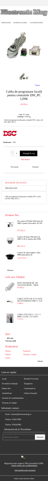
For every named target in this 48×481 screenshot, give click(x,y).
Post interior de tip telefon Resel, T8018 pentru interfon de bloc (27, 284)
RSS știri (10, 338)
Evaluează (35, 167)
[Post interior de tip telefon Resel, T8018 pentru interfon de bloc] (10, 286)
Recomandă (14, 167)
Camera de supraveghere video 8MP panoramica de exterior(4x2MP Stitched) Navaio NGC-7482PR (29, 254)
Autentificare (7, 393)
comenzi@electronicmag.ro (21, 414)
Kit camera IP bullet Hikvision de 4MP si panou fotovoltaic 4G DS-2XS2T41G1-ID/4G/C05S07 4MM (30, 222)
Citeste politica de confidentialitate (24, 466)
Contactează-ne (29, 388)
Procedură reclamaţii (10, 384)
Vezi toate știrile (10, 341)
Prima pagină (6, 22)
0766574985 (16, 419)
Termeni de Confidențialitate (13, 398)
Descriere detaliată (15, 183)
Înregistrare (28, 384)
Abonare (10, 270)
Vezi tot (40, 361)
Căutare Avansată (30, 393)
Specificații (11, 188)
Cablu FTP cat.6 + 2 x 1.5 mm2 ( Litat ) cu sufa (29, 316)
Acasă (4, 379)
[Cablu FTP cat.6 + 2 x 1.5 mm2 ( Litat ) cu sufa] (10, 318)
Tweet (37, 85)
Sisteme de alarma (20, 22)
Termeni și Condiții (9, 403)
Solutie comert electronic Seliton (24, 479)
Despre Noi (6, 388)
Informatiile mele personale (25, 470)
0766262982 (16, 425)
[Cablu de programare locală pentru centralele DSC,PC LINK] (24, 67)
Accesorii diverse (36, 22)
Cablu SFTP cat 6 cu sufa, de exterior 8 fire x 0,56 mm (30, 300)
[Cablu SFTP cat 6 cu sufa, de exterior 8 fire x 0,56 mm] (10, 302)
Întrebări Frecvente (31, 379)
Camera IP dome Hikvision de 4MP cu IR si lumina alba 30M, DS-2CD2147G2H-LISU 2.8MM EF (29, 238)
